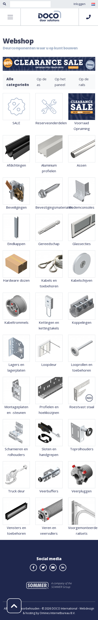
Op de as (41, 82)
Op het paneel (60, 82)
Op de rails (84, 82)
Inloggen (79, 4)
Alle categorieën (17, 82)
